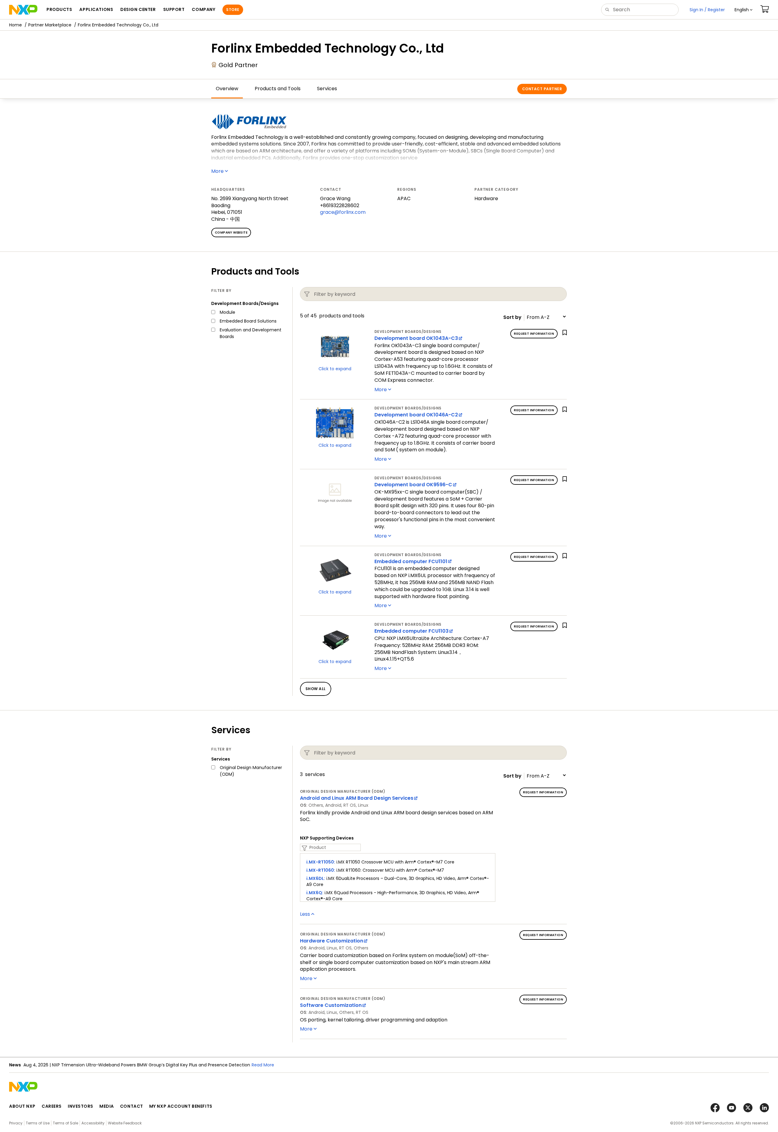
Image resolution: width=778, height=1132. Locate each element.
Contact (131, 1106)
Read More (263, 1065)
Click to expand (334, 368)
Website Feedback (125, 1123)
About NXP (22, 1106)
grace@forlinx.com (343, 212)
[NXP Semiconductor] (23, 9)
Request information (534, 333)
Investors (80, 1106)
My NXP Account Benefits (180, 1106)
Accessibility (93, 1123)
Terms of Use (38, 1123)
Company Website (231, 232)
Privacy (15, 1123)
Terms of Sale (65, 1123)
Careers (52, 1106)
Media (106, 1106)
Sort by (512, 317)
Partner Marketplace (49, 25)
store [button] (232, 9)
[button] (743, 10)
